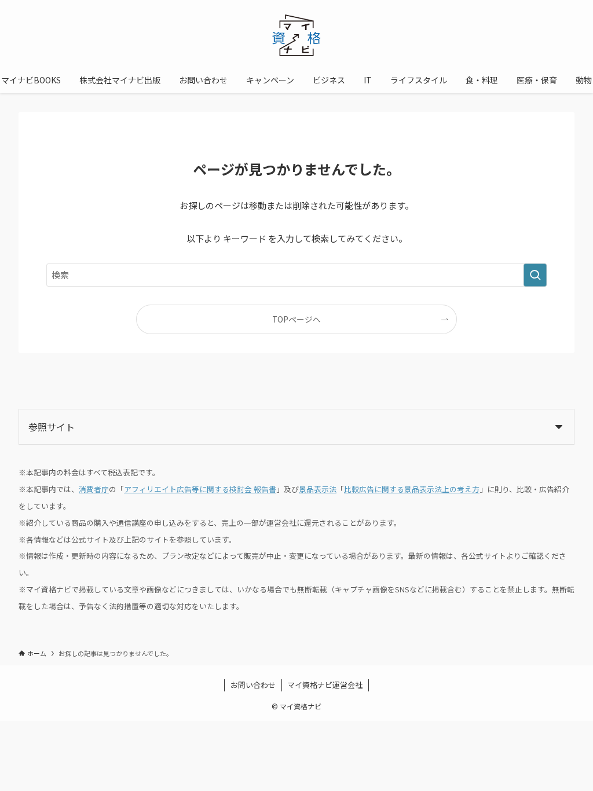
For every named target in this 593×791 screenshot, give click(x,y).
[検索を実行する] (535, 275)
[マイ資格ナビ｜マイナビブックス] (296, 35)
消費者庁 (94, 489)
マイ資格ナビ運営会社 (325, 684)
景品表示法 (317, 489)
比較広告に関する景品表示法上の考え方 (411, 489)
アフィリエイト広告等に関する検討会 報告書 (200, 489)
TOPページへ (296, 319)
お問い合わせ (253, 684)
